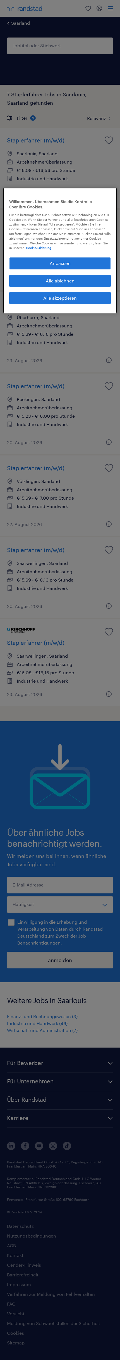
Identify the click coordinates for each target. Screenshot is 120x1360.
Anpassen (60, 263)
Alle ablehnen (60, 280)
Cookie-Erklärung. (39, 248)
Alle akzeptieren (60, 297)
